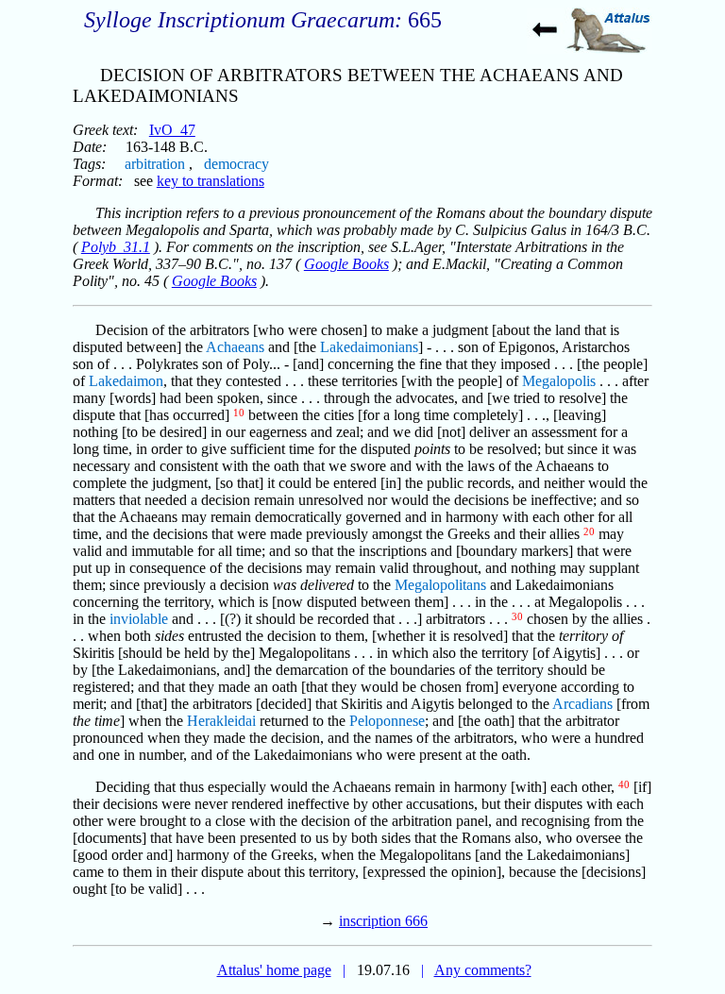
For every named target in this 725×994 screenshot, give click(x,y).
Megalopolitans (440, 585)
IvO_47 (172, 130)
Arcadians (582, 704)
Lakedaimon (126, 381)
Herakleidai (221, 721)
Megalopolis (559, 381)
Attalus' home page (274, 970)
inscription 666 (383, 921)
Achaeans (235, 347)
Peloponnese (387, 721)
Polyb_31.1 (115, 247)
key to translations (210, 181)
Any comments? (482, 970)
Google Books (346, 264)
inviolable (139, 619)
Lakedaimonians (369, 347)
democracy (236, 164)
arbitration (155, 164)
